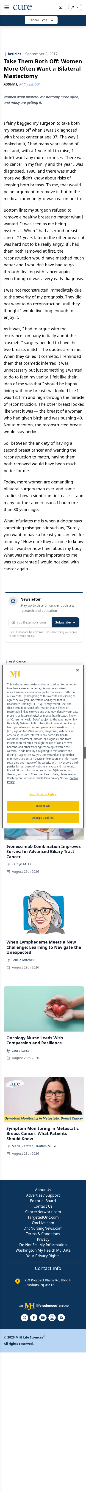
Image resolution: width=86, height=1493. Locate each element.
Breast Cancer (16, 661)
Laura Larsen (22, 1050)
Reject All (43, 806)
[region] (43, 746)
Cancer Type (37, 20)
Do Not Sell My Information (43, 1244)
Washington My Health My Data (43, 1250)
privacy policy (25, 636)
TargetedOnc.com (43, 1217)
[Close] (77, 670)
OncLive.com (43, 1222)
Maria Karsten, (23, 1146)
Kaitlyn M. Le (21, 864)
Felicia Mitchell (23, 960)
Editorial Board (43, 1200)
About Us (43, 1189)
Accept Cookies (43, 818)
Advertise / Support (43, 1195)
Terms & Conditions (43, 1233)
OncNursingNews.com (43, 1228)
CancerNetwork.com (43, 1211)
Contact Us (43, 1206)
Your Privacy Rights (43, 1255)
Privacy (43, 1239)
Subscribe (63, 622)
